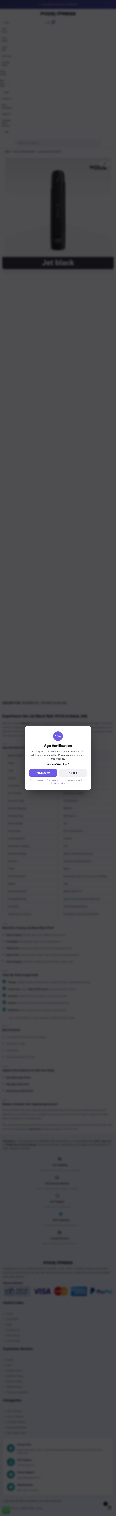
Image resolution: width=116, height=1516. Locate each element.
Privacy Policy (59, 783)
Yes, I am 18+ (43, 772)
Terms (83, 780)
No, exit (73, 772)
